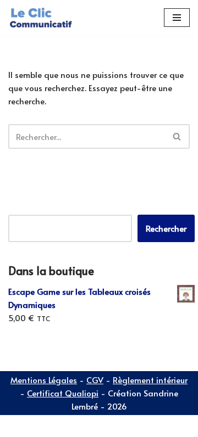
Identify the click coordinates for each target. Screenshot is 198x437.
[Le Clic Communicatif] (41, 17)
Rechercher (166, 228)
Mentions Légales (43, 379)
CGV (94, 379)
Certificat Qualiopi (62, 393)
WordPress (105, 426)
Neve (17, 426)
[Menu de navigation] (177, 17)
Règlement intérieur (150, 379)
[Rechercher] (177, 136)
